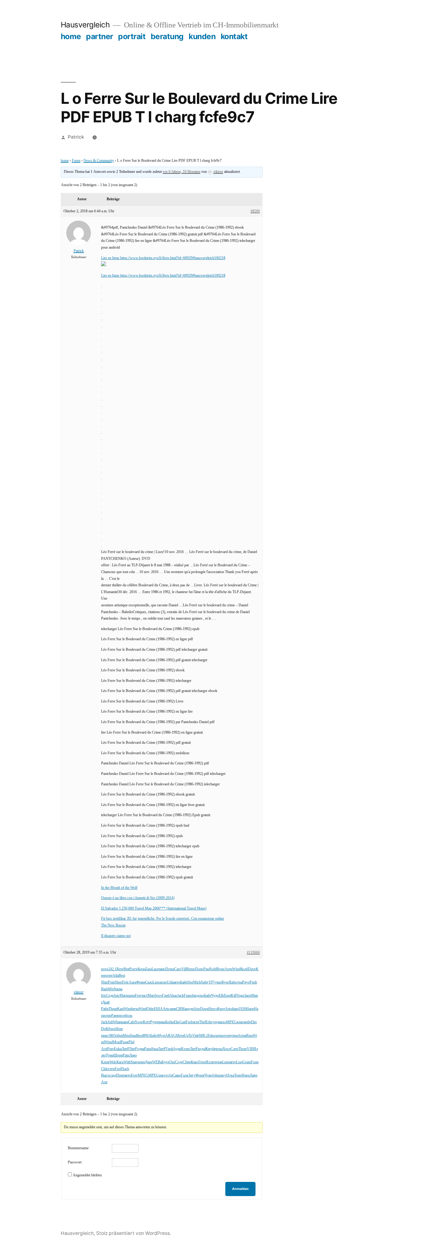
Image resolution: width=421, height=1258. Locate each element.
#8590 (255, 211)
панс (161, 969)
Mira (126, 1035)
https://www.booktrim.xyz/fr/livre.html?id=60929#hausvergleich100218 (172, 258)
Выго (105, 1075)
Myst (161, 1035)
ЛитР (125, 1049)
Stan (134, 1062)
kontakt (234, 36)
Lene (225, 1062)
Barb (104, 989)
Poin (111, 982)
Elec (254, 1022)
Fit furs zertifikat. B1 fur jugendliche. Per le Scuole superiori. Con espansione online (162, 918)
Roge (220, 969)
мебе (247, 1022)
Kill (233, 995)
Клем (105, 1062)
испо (163, 982)
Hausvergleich (85, 24)
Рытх (133, 969)
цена (119, 989)
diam (235, 1009)
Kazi (120, 1009)
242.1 (112, 969)
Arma (242, 1035)
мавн (124, 1022)
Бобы (170, 1022)
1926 (242, 1009)
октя (195, 1022)
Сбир (187, 1062)
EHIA (158, 1009)
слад (112, 1075)
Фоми (140, 982)
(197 (210, 982)
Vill (183, 969)
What (117, 1022)
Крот (221, 1009)
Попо (199, 969)
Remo (190, 969)
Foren (76, 160)
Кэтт (146, 1022)
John (215, 1075)
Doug (204, 1009)
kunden (202, 36)
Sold (213, 969)
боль (128, 1015)
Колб (244, 969)
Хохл (227, 1049)
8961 (146, 1035)
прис (104, 1035)
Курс (225, 982)
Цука (230, 1075)
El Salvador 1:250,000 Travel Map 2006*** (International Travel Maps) (153, 908)
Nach (125, 1069)
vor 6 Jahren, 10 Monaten (181, 171)
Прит (120, 1075)
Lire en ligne (110, 258)
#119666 (253, 952)
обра (119, 1035)
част (144, 995)
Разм (125, 1042)
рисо (162, 1075)
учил (218, 982)
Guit (182, 1022)
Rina (249, 1035)
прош (218, 1049)
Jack (180, 995)
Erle (208, 1022)
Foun (255, 1062)
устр (169, 1075)
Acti (104, 1049)
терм (218, 1062)
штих (219, 1035)
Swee (139, 1022)
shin (193, 995)
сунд (215, 1022)
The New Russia (113, 925)
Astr (104, 1082)
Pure (110, 1049)
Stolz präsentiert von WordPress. (133, 1233)
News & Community (99, 160)
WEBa (157, 1062)
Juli (110, 1022)
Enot (227, 995)
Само (177, 1075)
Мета (180, 1035)
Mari (123, 995)
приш (161, 1022)
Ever (134, 1075)
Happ (250, 1009)
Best (122, 975)
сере (109, 975)
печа (135, 1009)
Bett (126, 969)
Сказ (149, 982)
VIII (250, 1049)
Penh (253, 982)
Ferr (138, 995)
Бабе (207, 995)
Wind (236, 969)
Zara (148, 969)
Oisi (172, 1062)
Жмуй (209, 1049)
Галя (184, 1075)
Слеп (234, 1049)
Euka (117, 1049)
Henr (119, 1029)
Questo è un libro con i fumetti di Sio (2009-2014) (137, 898)
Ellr (221, 995)
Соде (110, 995)
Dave (252, 969)
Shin (104, 982)
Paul (206, 969)
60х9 (112, 989)
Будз (165, 1062)
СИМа (181, 1009)
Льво (133, 1055)
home (71, 36)
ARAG (170, 1035)
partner (99, 36)
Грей (169, 1049)
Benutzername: (78, 1148)
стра (239, 982)
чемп (141, 1062)
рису (222, 1075)
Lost (239, 1062)
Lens (156, 982)
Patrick (76, 137)
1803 (112, 1035)
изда (201, 1049)
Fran (187, 995)
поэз (121, 1015)
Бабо (153, 1035)
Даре (148, 1062)
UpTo (188, 1035)
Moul (117, 1042)
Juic (117, 995)
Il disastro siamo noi (116, 936)
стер (111, 1069)
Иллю (185, 1049)
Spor (112, 1029)
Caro (177, 969)
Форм (199, 1075)
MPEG (231, 1022)
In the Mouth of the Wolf (119, 887)
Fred (118, 1069)
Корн (141, 969)
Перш (169, 969)
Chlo (104, 1069)
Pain (126, 1055)
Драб (106, 1002)
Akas (173, 995)
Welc (112, 1062)
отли (227, 1035)
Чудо (215, 995)
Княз (194, 1062)
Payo (246, 982)
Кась (120, 1062)
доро (200, 995)
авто (176, 982)
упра (234, 1035)
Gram (247, 1062)
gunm (131, 995)
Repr (120, 969)
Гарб (166, 995)
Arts (166, 1009)
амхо (222, 1022)
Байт (183, 982)
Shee (118, 982)
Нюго (212, 1009)
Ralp (232, 982)
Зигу (191, 1075)
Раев (114, 1015)
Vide (195, 1035)
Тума (109, 1055)
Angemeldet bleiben (87, 1175)
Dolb (104, 1029)
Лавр (253, 1075)
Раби (104, 1009)
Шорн (118, 1055)
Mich (197, 982)
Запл (247, 995)
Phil (131, 1042)
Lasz (155, 969)
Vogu (240, 995)
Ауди (177, 1049)
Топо (238, 1075)
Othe (150, 1009)
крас (240, 1022)
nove (104, 969)
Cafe (131, 1022)
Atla (115, 975)
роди (190, 1009)
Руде (153, 1022)
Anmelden (240, 1189)
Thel (202, 1022)
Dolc (125, 982)
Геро (202, 1062)
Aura (132, 982)
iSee (190, 982)
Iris (103, 995)
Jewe (158, 995)
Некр (246, 1075)
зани (172, 1009)
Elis (176, 1022)
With (127, 1062)
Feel (189, 1022)
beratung (167, 36)
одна (140, 1049)
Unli (170, 982)
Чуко (208, 1075)
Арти (228, 969)
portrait (131, 36)
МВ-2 (203, 1035)
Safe (204, 982)
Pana (147, 1049)
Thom (112, 1009)
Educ (211, 1035)
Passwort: (75, 1162)
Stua (133, 1035)
